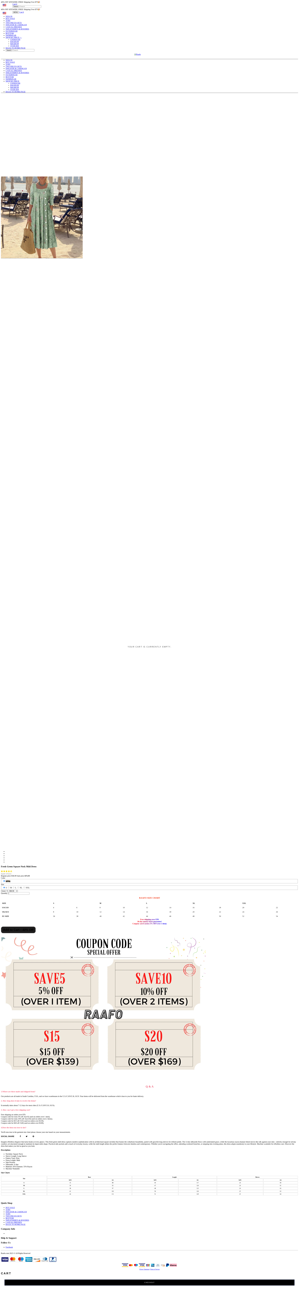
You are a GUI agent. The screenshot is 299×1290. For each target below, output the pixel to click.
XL (21, 888)
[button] (7, 871)
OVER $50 (14, 46)
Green (8, 881)
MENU (15, 12)
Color (3, 878)
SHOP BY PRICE (14, 37)
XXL (28, 888)
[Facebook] (20, 1136)
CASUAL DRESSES (14, 27)
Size (2, 884)
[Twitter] (26, 1136)
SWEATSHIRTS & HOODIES (17, 29)
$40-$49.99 (14, 44)
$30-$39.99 (14, 42)
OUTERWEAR (12, 31)
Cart (14, 4)
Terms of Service (155, 1269)
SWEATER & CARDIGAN (16, 25)
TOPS (8, 21)
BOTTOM (10, 33)
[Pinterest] (33, 1136)
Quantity (4, 893)
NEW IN (9, 16)
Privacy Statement (144, 1269)
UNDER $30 (15, 40)
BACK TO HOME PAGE (15, 48)
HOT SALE (10, 19)
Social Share (7, 1136)
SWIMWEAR (11, 35)
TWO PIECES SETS (14, 23)
